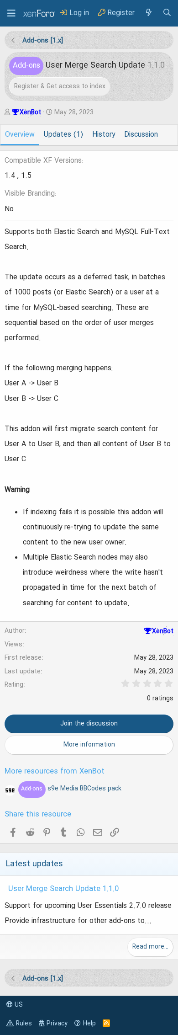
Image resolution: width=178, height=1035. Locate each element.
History (103, 134)
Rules (24, 1024)
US (18, 1005)
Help (89, 1024)
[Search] (167, 13)
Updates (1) (63, 134)
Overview (20, 134)
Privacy (57, 1024)
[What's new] (148, 13)
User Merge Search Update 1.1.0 (63, 889)
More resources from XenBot (55, 772)
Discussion (141, 134)
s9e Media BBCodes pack (71, 789)
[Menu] (11, 13)
